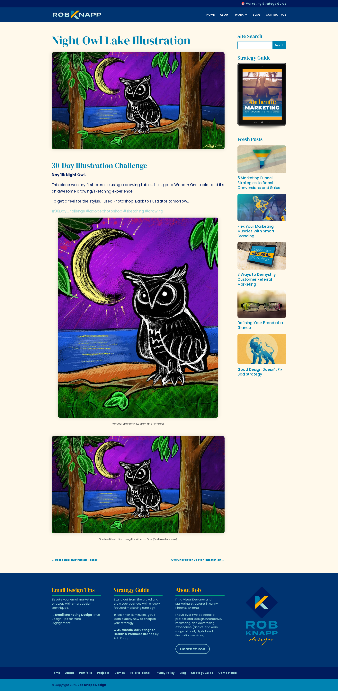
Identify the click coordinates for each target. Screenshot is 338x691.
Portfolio (85, 673)
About (225, 15)
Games (119, 673)
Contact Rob (276, 15)
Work (239, 15)
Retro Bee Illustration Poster (75, 560)
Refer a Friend (140, 673)
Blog (257, 15)
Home (210, 15)
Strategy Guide (202, 673)
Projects (103, 673)
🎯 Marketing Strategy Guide (263, 4)
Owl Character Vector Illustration (198, 560)
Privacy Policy (164, 673)
